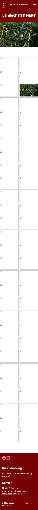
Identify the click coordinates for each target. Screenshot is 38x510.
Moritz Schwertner (19, 4)
